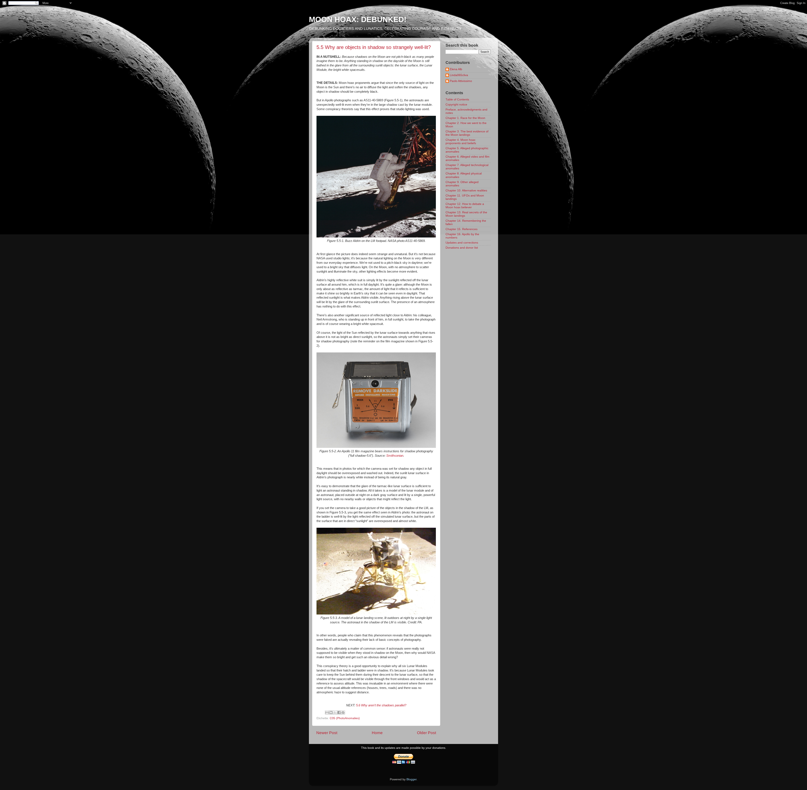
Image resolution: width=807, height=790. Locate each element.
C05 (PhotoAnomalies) (345, 718)
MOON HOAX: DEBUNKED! (357, 19)
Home (377, 733)
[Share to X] (335, 712)
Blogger (411, 779)
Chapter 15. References (461, 229)
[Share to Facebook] (339, 712)
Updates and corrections (462, 242)
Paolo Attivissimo (461, 81)
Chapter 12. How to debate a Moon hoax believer (465, 205)
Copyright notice (456, 104)
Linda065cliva (459, 75)
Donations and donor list (462, 247)
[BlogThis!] (331, 712)
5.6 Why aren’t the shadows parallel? (381, 705)
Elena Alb (456, 69)
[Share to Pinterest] (343, 712)
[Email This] (327, 712)
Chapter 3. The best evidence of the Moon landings (467, 133)
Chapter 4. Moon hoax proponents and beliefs (461, 141)
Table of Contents (457, 99)
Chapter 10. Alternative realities (466, 190)
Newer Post (326, 733)
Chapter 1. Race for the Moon (465, 118)
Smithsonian (394, 455)
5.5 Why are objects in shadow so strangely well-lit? (373, 47)
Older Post (426, 733)
